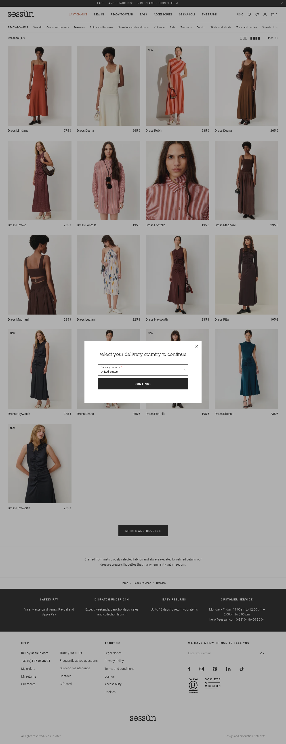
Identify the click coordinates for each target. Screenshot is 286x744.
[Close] (197, 346)
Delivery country (110, 367)
